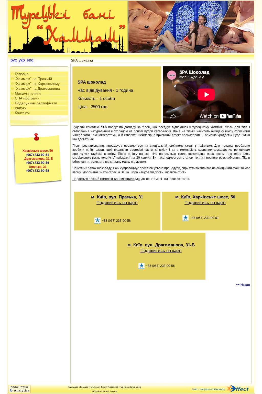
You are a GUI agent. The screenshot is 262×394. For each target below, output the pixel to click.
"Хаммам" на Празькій (33, 79)
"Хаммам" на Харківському (37, 84)
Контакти (22, 113)
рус (13, 60)
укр (22, 60)
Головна (22, 74)
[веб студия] (240, 389)
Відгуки (21, 108)
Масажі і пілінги (28, 93)
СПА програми (27, 98)
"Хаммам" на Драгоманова (37, 88)
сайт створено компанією (208, 389)
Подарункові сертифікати (36, 103)
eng (30, 60)
